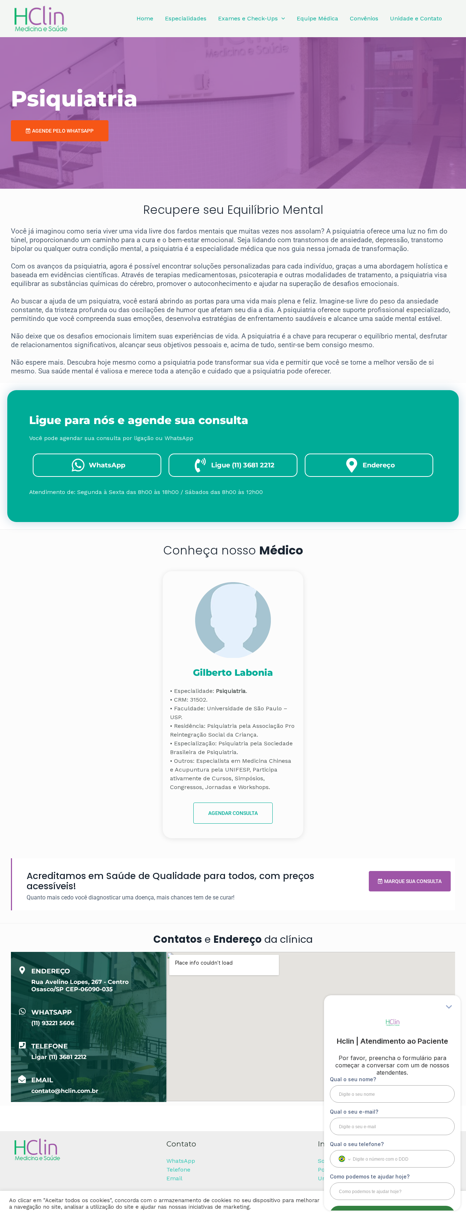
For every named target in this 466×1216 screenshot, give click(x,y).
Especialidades (185, 18)
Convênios (364, 18)
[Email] (22, 1079)
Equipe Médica (317, 18)
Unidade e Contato (416, 18)
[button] (281, 18)
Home (145, 18)
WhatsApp (51, 1012)
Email (42, 1080)
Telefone (49, 1046)
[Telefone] (22, 1045)
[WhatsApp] (22, 1011)
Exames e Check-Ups (248, 18)
